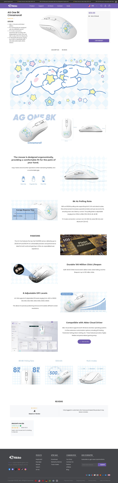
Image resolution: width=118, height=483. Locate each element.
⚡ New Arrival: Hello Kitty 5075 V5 (30, 1)
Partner (68, 464)
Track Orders (55, 464)
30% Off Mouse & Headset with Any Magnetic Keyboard (57, 1)
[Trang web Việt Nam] (42, 480)
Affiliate (68, 467)
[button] (84, 27)
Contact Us (69, 462)
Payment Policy (68, 480)
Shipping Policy (80, 480)
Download (54, 459)
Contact (60, 6)
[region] (18, 34)
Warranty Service (56, 462)
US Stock (50, 6)
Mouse (38, 464)
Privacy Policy (92, 480)
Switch (38, 467)
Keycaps (38, 462)
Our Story (69, 459)
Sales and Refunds (105, 480)
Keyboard (39, 459)
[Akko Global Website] (39, 480)
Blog (67, 470)
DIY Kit (37, 470)
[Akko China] (35, 480)
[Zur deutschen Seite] (46, 480)
